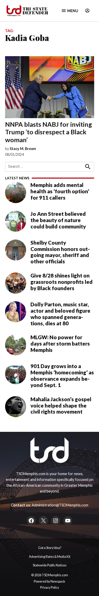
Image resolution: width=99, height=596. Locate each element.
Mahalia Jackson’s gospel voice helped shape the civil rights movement (60, 405)
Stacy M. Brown (23, 148)
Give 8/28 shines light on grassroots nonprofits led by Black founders (61, 281)
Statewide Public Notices (50, 565)
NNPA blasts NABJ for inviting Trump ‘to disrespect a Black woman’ (48, 131)
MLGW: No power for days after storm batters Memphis (60, 343)
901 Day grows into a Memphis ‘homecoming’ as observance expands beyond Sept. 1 (62, 375)
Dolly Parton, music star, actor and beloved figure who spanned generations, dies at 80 (60, 313)
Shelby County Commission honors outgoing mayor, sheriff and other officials (60, 252)
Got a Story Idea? (49, 548)
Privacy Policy (49, 587)
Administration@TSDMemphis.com (60, 505)
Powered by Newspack (49, 581)
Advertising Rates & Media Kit (49, 557)
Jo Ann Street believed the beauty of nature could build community (58, 220)
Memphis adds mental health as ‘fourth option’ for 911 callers (59, 191)
